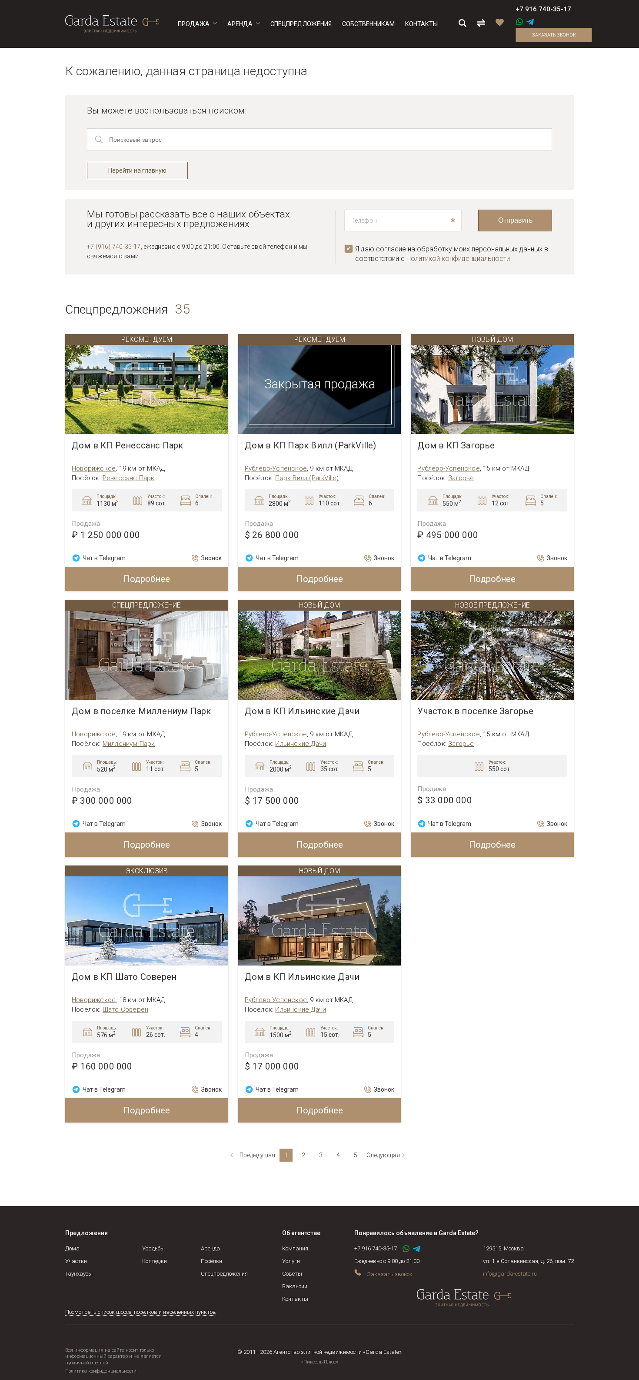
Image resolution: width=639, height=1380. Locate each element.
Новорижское (94, 468)
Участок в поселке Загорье (475, 711)
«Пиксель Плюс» (319, 1362)
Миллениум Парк (129, 744)
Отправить (515, 220)
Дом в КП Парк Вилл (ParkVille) (310, 446)
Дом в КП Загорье (456, 446)
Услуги (291, 1261)
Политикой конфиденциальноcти (458, 258)
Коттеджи (154, 1261)
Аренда (210, 1248)
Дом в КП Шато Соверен (124, 977)
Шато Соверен (125, 1009)
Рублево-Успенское (276, 468)
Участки (76, 1261)
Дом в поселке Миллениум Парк (141, 711)
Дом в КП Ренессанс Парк (127, 446)
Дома (72, 1248)
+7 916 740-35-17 (543, 9)
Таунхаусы (79, 1273)
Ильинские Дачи (300, 744)
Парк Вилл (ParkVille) (307, 478)
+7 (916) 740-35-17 (114, 246)
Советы (292, 1273)
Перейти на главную (137, 170)
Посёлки (211, 1261)
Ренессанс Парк (129, 478)
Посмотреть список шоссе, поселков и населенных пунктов (140, 1312)
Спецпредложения (224, 1273)
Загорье (461, 478)
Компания (295, 1248)
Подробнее (146, 579)
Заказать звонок (554, 35)
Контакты (295, 1299)
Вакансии (294, 1286)
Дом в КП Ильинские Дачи (302, 711)
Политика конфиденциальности (100, 1371)
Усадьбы (153, 1248)
